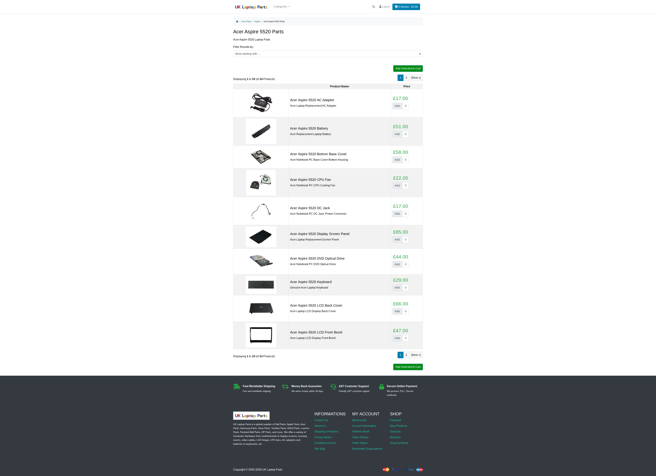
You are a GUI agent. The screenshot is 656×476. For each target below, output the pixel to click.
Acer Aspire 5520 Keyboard (311, 282)
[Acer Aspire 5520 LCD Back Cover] (261, 308)
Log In (385, 6)
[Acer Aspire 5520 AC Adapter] (261, 102)
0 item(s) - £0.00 (408, 6)
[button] (649, 464)
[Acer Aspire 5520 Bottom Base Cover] (261, 156)
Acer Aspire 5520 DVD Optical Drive (317, 258)
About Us (320, 425)
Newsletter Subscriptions (367, 448)
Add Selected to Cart (408, 68)
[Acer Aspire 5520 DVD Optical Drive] (261, 261)
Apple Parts (293, 424)
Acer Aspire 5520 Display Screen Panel (319, 234)
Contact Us (321, 420)
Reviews (395, 437)
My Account (359, 420)
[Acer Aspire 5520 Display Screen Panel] (261, 236)
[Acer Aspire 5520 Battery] (261, 131)
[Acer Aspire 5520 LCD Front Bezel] (261, 335)
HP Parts (266, 432)
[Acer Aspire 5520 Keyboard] (261, 284)
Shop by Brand (399, 442)
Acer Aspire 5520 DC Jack (310, 208)
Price (407, 86)
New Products (398, 425)
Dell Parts (280, 424)
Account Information (364, 425)
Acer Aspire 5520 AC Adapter (312, 100)
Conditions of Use (325, 442)
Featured (395, 420)
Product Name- (340, 86)
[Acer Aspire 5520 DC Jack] (261, 210)
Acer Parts (246, 21)
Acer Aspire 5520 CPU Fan (310, 180)
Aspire (257, 21)
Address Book (360, 431)
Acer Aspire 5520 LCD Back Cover (316, 305)
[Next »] (416, 77)
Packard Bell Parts (250, 432)
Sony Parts (264, 428)
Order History (360, 437)
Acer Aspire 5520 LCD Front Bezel (316, 332)
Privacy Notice (323, 437)
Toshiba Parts (278, 428)
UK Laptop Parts (272, 469)
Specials (395, 431)
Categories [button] (281, 6)
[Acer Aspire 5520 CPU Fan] (261, 182)
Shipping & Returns (326, 431)
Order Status (359, 442)
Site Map (319, 448)
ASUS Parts (293, 428)
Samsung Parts (248, 428)
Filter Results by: (243, 46)
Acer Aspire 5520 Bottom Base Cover (318, 154)
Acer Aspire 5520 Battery (309, 128)
